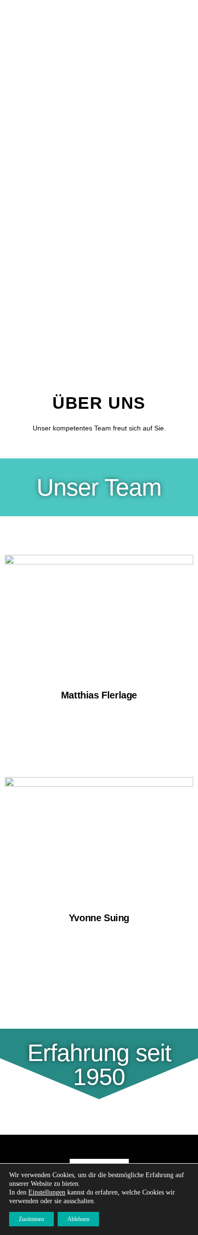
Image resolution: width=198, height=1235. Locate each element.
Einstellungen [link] (46, 1192)
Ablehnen (78, 1219)
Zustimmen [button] (31, 1219)
